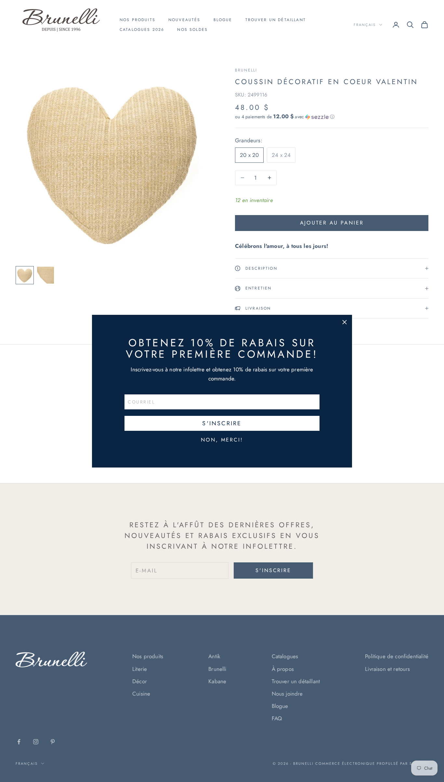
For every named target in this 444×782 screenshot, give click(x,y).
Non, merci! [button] (222, 439)
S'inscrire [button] (222, 423)
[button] (344, 322)
